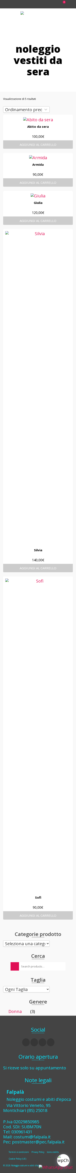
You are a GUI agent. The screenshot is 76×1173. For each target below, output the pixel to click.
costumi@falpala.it (32, 1137)
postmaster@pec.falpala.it (38, 1142)
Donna (15, 1011)
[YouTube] (42, 1042)
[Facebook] (26, 1042)
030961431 (21, 1132)
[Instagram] (34, 1042)
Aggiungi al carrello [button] (38, 144)
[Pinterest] (50, 1042)
